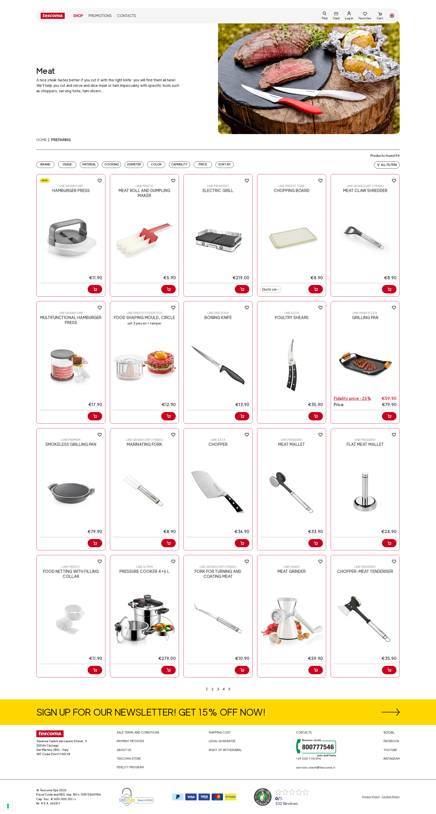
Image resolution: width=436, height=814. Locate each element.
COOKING (111, 164)
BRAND (45, 164)
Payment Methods (130, 741)
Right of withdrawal (225, 750)
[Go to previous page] (197, 689)
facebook (391, 741)
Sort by (224, 164)
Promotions (100, 16)
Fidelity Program (130, 767)
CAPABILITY (179, 164)
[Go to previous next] (240, 689)
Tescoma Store (129, 758)
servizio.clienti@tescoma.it (315, 767)
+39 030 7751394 (308, 758)
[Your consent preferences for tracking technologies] (8, 806)
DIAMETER (134, 164)
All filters (389, 165)
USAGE (67, 164)
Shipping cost (220, 732)
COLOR (156, 164)
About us (124, 750)
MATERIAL (89, 164)
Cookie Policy (391, 796)
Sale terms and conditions (138, 732)
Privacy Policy (371, 796)
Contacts (126, 16)
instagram (392, 758)
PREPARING (61, 140)
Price (203, 164)
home (41, 140)
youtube (390, 750)
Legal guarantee (222, 741)
